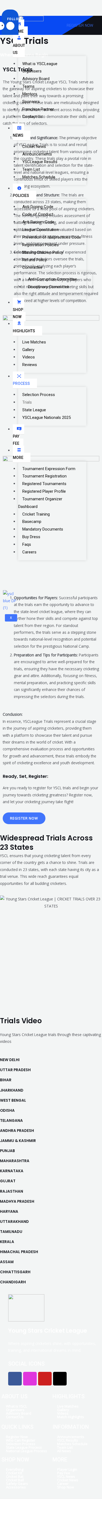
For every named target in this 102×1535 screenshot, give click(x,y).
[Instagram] (35, 4)
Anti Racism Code (38, 222)
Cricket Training (36, 514)
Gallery (28, 349)
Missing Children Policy (42, 252)
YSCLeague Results (39, 161)
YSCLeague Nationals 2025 (46, 417)
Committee (32, 267)
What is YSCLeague (39, 63)
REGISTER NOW (80, 25)
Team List (31, 169)
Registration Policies (40, 244)
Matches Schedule (38, 177)
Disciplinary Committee (48, 286)
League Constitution (40, 229)
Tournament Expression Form (48, 468)
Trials (27, 402)
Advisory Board (36, 78)
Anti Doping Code (37, 206)
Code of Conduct (37, 214)
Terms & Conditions (65, 1518)
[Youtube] (39, 4)
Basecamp (31, 521)
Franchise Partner (38, 109)
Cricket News (34, 146)
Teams (28, 86)
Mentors (29, 94)
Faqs (26, 544)
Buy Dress (31, 536)
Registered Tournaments (44, 483)
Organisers (32, 71)
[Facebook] (28, 4)
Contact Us (32, 116)
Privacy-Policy (31, 1518)
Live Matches (34, 342)
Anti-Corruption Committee (52, 279)
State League (34, 409)
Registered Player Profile (44, 491)
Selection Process (38, 394)
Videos (28, 357)
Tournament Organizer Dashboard (40, 503)
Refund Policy (34, 259)
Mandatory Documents (42, 529)
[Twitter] (32, 4)
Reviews (29, 364)
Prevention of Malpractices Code (51, 237)
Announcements (37, 154)
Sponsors (31, 101)
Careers (29, 552)
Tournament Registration (44, 476)
